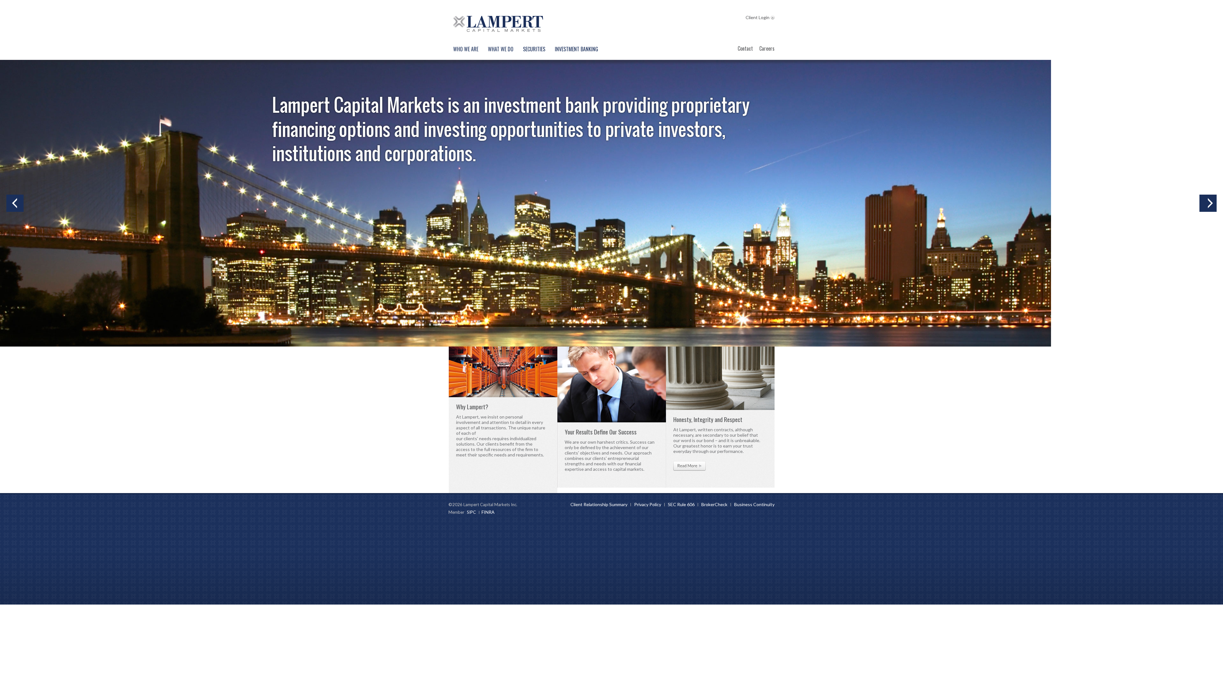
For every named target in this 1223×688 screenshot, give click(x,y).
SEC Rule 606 (681, 504)
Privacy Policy (647, 504)
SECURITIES (534, 49)
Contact (745, 48)
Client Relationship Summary (598, 504)
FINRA (488, 512)
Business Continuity (754, 504)
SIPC (471, 512)
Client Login (757, 17)
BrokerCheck (714, 504)
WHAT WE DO (500, 49)
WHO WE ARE (465, 49)
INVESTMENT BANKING (576, 49)
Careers (767, 48)
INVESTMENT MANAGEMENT (15, 205)
